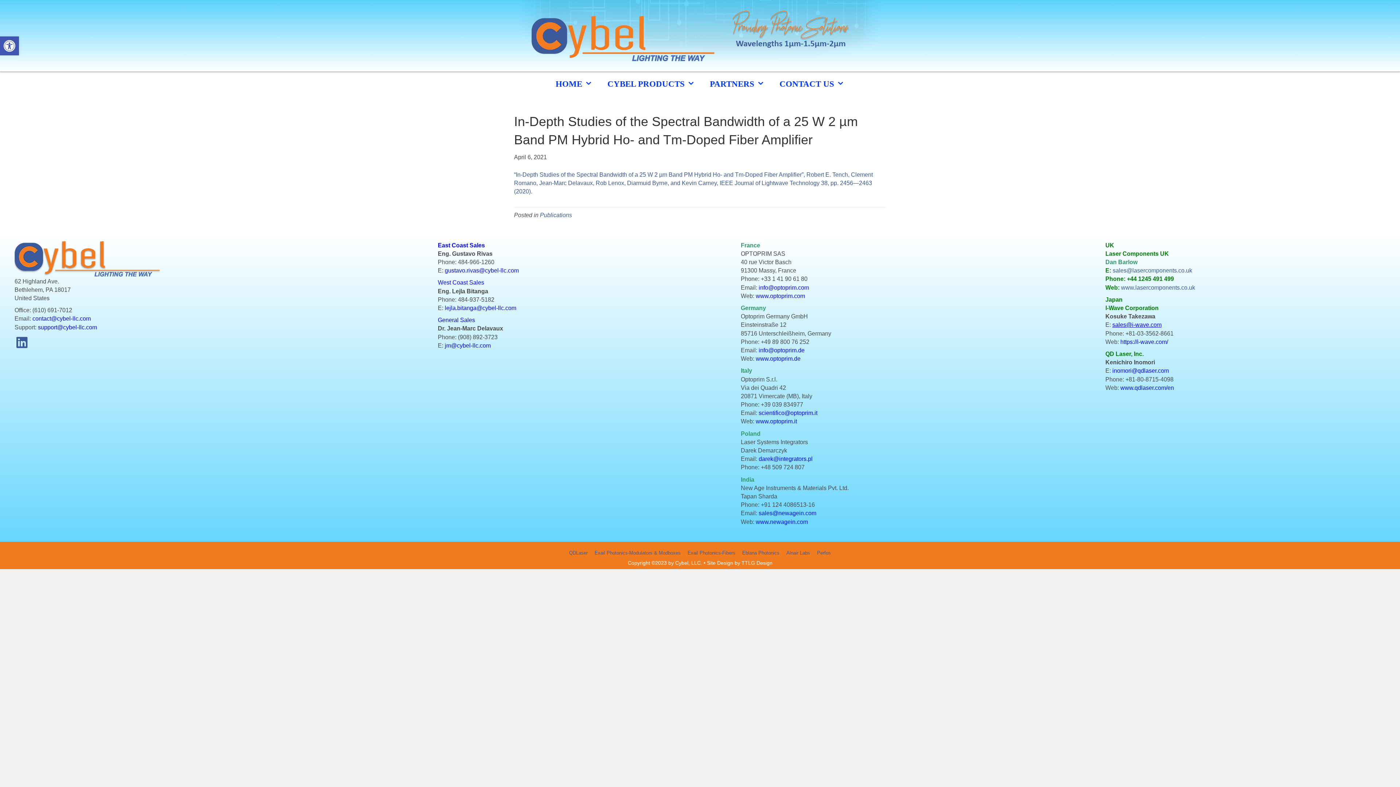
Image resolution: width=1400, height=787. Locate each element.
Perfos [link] (824, 553)
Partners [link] (733, 84)
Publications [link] (556, 215)
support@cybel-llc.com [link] (67, 327)
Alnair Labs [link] (798, 553)
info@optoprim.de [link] (782, 350)
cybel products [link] (647, 84)
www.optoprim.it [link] (776, 421)
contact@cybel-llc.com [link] (61, 319)
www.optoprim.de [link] (778, 359)
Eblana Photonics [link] (760, 553)
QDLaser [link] (578, 553)
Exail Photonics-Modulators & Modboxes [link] (638, 553)
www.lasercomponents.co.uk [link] (1158, 288)
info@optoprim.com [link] (784, 288)
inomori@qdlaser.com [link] (1140, 371)
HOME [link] (570, 84)
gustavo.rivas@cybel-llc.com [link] (482, 270)
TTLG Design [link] (757, 563)
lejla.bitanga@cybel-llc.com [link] (480, 308)
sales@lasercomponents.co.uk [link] (1152, 270)
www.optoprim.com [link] (780, 296)
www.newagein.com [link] (782, 522)
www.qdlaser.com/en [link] (1147, 388)
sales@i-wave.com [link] (1137, 325)
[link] (9, 45)
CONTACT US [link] (807, 84)
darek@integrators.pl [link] (786, 459)
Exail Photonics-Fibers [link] (711, 553)
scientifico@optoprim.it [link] (788, 413)
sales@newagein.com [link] (787, 513)
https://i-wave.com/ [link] (1144, 342)
